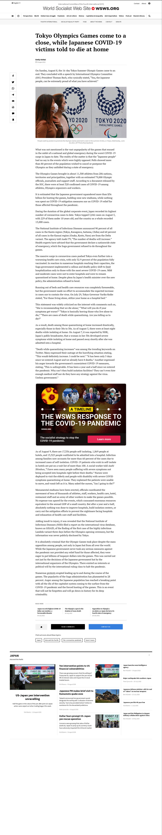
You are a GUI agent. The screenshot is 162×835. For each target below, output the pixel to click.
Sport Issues (90, 640)
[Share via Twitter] (13, 82)
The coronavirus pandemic (72, 640)
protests (51, 573)
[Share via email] (13, 101)
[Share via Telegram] (13, 95)
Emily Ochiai (40, 59)
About (144, 3)
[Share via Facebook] (13, 76)
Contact (136, 3)
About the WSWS (96, 22)
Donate (118, 22)
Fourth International (49, 22)
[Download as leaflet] (13, 107)
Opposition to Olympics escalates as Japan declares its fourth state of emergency (103, 611)
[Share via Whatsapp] (13, 88)
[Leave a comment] (13, 113)
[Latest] (18, 17)
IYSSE (85, 22)
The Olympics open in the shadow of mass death (74, 610)
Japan (39, 640)
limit (108, 266)
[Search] (149, 17)
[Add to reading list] (13, 120)
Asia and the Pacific (52, 640)
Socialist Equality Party (70, 22)
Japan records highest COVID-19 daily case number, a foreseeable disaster (49, 611)
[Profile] (149, 4)
